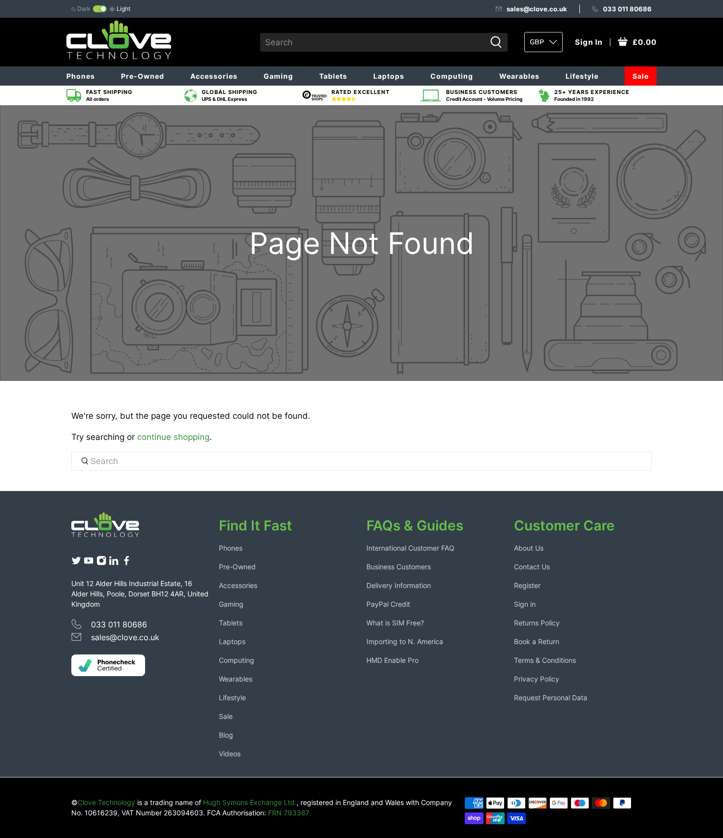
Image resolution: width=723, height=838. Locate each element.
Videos (230, 753)
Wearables (519, 76)
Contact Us (532, 566)
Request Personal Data (550, 697)
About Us (528, 548)
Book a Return (536, 641)
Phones (80, 76)
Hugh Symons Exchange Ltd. (250, 802)
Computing (451, 76)
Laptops (388, 76)
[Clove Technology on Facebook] (126, 563)
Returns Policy (537, 623)
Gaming (278, 76)
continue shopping (173, 437)
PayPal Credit (388, 604)
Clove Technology (106, 802)
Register (527, 585)
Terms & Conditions (545, 660)
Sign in (525, 604)
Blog (226, 735)
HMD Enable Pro (392, 660)
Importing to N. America (404, 641)
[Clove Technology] (112, 528)
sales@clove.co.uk (537, 9)
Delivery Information (398, 585)
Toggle (100, 8)
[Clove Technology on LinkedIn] (114, 563)
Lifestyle (582, 76)
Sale (641, 76)
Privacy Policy (536, 679)
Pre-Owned (142, 76)
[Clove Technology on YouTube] (88, 563)
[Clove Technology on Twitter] (76, 563)
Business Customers (398, 566)
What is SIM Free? (395, 623)
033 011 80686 (627, 9)
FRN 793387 (288, 812)
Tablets (333, 76)
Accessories (214, 76)
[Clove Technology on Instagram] (101, 563)
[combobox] (373, 42)
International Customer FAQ (410, 548)
